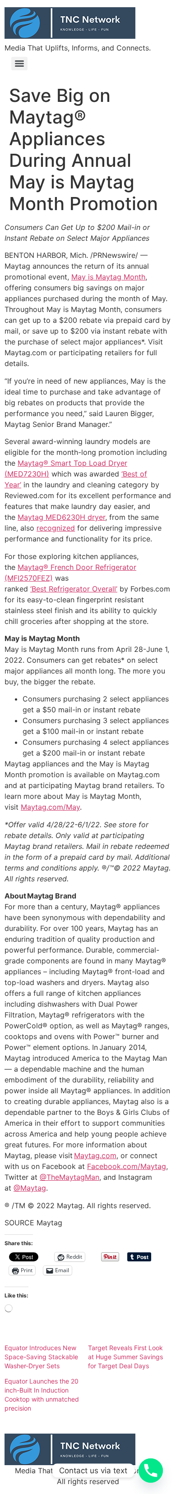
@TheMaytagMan (69, 1177)
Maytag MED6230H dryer (61, 517)
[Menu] (19, 63)
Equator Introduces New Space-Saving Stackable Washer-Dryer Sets (41, 1357)
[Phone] (151, 1470)
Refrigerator (69, 588)
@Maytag (30, 1187)
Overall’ (103, 588)
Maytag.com (95, 1155)
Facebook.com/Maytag (126, 1166)
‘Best (39, 588)
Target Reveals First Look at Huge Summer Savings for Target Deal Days (125, 1357)
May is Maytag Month (108, 276)
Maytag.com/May (50, 806)
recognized (56, 527)
